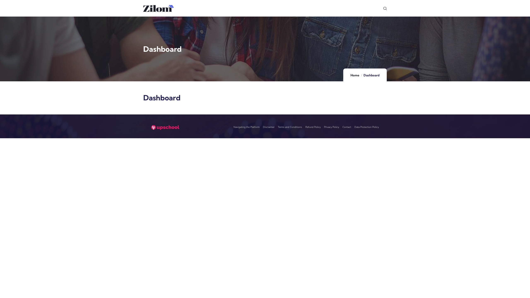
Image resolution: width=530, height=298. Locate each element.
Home (355, 75)
